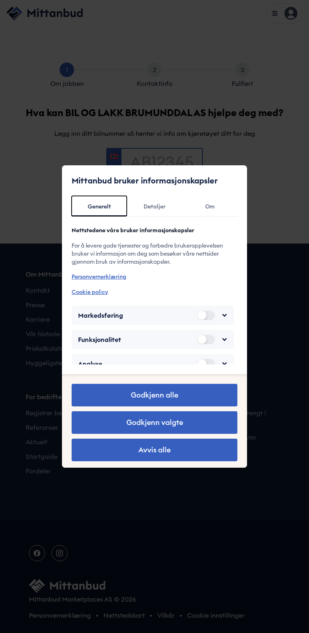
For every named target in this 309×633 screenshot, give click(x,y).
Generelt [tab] (99, 206)
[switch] (206, 315)
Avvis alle (154, 449)
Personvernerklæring (99, 276)
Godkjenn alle (154, 395)
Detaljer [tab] (154, 206)
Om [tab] (209, 206)
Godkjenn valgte (154, 422)
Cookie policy (90, 292)
